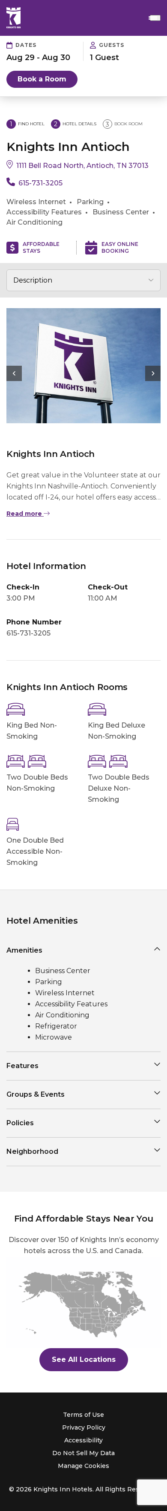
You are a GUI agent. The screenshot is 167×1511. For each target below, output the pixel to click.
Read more (25, 513)
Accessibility (83, 1440)
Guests (111, 45)
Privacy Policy (83, 1427)
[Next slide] (153, 373)
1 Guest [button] (104, 57)
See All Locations (84, 1359)
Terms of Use (83, 1415)
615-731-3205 (40, 183)
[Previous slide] (14, 373)
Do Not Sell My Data (83, 1453)
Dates (25, 45)
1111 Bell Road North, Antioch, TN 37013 (82, 166)
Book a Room (42, 79)
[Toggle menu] (155, 18)
